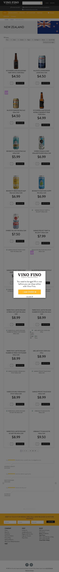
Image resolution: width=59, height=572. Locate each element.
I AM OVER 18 (29, 292)
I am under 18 (29, 297)
